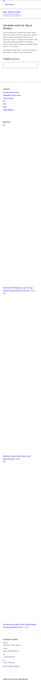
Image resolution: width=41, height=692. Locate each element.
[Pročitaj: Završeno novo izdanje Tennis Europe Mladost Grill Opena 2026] (5, 462)
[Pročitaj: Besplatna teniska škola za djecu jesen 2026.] (5, 293)
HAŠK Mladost (8, 110)
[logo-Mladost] (17, 4)
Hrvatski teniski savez (11, 92)
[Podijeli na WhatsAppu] (20, 65)
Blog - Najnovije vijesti (11, 12)
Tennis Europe (8, 98)
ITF (4, 101)
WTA (5, 107)
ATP (4, 104)
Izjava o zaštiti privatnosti (11, 666)
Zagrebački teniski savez (12, 95)
